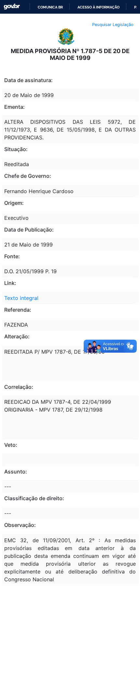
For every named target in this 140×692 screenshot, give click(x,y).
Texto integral (21, 298)
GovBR (12, 7)
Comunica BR (50, 7)
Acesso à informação (98, 7)
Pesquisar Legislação (112, 24)
